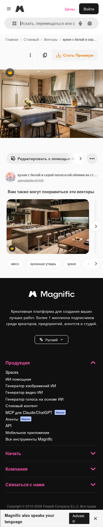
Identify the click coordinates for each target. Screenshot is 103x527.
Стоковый (31, 39)
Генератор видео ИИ (24, 392)
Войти (88, 8)
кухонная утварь (43, 263)
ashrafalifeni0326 (31, 180)
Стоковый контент (21, 405)
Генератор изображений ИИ (30, 385)
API (8, 425)
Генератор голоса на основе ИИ (34, 399)
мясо (15, 263)
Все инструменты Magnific (28, 439)
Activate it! (78, 518)
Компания (16, 469)
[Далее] (80, 158)
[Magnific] (52, 295)
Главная (11, 39)
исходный (36, 73)
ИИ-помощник (18, 379)
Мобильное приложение (27, 432)
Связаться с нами (24, 484)
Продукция (17, 363)
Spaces (11, 372)
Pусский (51, 339)
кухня (72, 263)
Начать (13, 453)
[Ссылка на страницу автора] (10, 177)
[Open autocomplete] (12, 23)
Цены (70, 8)
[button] (51, 339)
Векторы (51, 39)
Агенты (17, 419)
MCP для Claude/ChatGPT (35, 412)
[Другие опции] (30, 55)
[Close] (95, 518)
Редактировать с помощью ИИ (44, 160)
